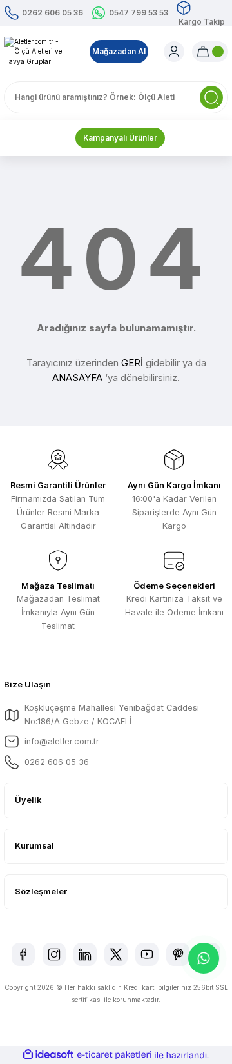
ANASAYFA (77, 377)
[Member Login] (174, 51)
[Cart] (210, 51)
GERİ (132, 363)
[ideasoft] (48, 1055)
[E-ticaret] (114, 1055)
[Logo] (39, 51)
